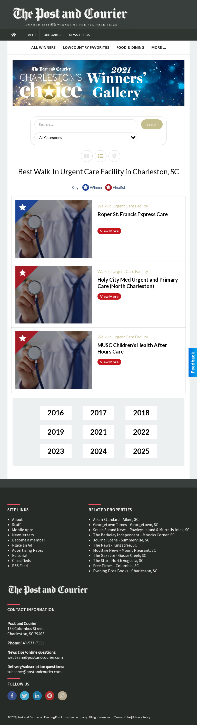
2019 (55, 431)
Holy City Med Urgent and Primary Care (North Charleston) (137, 282)
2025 (141, 451)
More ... (158, 47)
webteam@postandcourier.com (35, 657)
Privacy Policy (141, 717)
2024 (98, 451)
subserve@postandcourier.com (34, 671)
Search (151, 124)
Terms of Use (122, 717)
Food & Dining (130, 47)
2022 (141, 431)
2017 (98, 412)
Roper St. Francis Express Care (132, 214)
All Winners (43, 47)
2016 (55, 412)
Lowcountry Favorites (86, 47)
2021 (98, 431)
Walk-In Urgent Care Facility (122, 205)
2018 (141, 412)
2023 (55, 451)
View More (109, 231)
